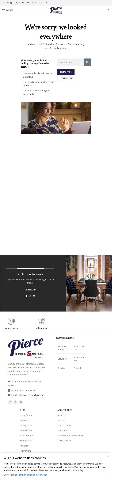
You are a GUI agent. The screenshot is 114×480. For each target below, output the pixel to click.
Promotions (25, 450)
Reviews (61, 420)
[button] (57, 324)
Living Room (26, 415)
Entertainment (26, 435)
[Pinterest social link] (11, 3)
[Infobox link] (40, 323)
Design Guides (64, 440)
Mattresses (25, 445)
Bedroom (24, 420)
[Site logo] (56, 9)
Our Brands (62, 430)
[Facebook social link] (4, 3)
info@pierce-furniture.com (31, 394)
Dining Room (26, 425)
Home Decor (26, 440)
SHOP (22, 410)
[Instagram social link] (7, 3)
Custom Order (64, 425)
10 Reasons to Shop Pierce (70, 435)
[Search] (108, 10)
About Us (61, 415)
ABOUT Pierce (64, 410)
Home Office (26, 430)
